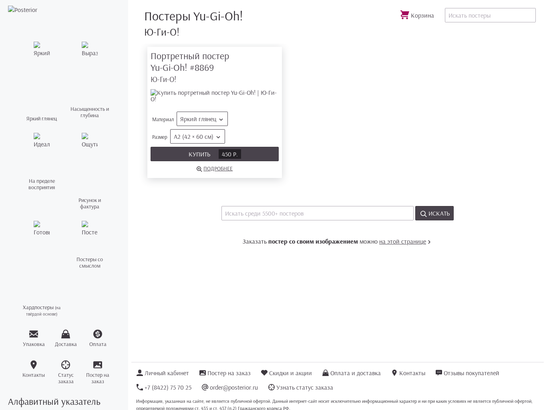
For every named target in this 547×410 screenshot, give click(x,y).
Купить (213, 154)
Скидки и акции (290, 373)
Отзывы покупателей (471, 373)
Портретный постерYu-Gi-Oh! (190, 67)
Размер (182, 136)
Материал (184, 119)
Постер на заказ (229, 373)
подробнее (218, 168)
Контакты (412, 373)
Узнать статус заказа (304, 387)
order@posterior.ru (234, 387)
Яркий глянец (198, 119)
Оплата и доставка (355, 373)
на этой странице (402, 241)
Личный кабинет (167, 373)
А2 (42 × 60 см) (193, 136)
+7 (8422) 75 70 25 (168, 387)
